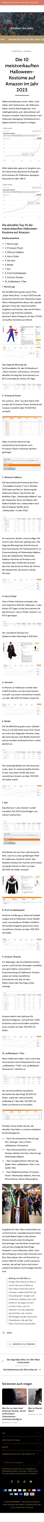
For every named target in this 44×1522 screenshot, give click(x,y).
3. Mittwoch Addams (14, 252)
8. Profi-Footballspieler (16, 273)
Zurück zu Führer (24, 1344)
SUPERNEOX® (15, 1502)
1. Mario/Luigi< (12, 243)
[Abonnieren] (40, 1462)
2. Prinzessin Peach (14, 248)
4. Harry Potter (12, 256)
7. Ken (8, 269)
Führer (27, 51)
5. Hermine (10, 260)
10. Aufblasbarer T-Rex (15, 281)
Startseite (17, 51)
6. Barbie (9, 264)
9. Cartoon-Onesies (14, 277)
